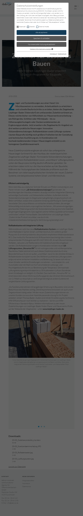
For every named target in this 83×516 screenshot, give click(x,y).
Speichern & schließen (41, 38)
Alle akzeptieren (41, 32)
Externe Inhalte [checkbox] (44, 26)
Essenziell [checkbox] (22, 26)
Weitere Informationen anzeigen (40, 49)
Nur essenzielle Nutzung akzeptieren (41, 44)
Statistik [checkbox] (32, 26)
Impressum (53, 54)
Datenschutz (62, 54)
